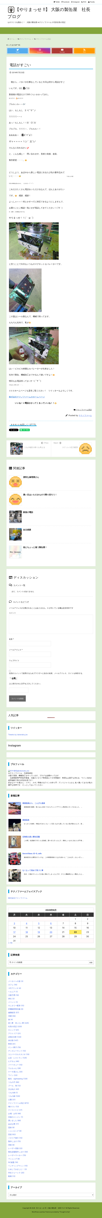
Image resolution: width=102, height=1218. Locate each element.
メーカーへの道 (15, 981)
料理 (11, 1044)
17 (14, 932)
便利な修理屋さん (31, 477)
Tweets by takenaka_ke (17, 734)
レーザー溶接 (15, 1148)
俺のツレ (13, 1106)
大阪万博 (13, 995)
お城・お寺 (14, 1113)
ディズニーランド (17, 1051)
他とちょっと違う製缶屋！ (35, 547)
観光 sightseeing (17, 1079)
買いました (14, 1120)
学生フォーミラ (16, 1173)
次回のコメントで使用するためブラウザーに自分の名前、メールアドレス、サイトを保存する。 (46, 673)
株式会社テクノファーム (17, 898)
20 (51, 932)
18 (27, 932)
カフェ (12, 985)
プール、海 (14, 1086)
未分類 (13, 1040)
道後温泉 (25, 820)
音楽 (12, 1134)
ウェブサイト (14, 660)
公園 (11, 1099)
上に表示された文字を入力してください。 (25, 683)
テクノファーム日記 (43, 39)
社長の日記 (15, 1026)
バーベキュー (15, 1065)
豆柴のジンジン (15, 1117)
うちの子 (13, 1082)
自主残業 (27, 529)
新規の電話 (28, 512)
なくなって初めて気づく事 (32, 870)
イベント (13, 1002)
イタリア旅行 (15, 1138)
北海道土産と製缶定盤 (31, 837)
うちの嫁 (14, 1096)
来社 (11, 999)
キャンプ (13, 1030)
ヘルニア (13, 992)
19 (39, 932)
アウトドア (14, 1033)
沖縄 (12, 1016)
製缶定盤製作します (18, 1152)
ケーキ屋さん (15, 1072)
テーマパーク (15, 1110)
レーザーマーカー (17, 1155)
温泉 (11, 1127)
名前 (11, 639)
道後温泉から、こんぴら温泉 (33, 803)
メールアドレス (16, 650)
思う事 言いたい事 (18, 1023)
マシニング (14, 1159)
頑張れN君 (14, 1037)
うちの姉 (13, 1093)
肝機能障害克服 (15, 1009)
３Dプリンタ (14, 988)
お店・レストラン (17, 1058)
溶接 (11, 1145)
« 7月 (10, 943)
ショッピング (15, 1131)
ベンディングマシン (18, 1166)
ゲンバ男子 (14, 1047)
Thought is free (64, 1212)
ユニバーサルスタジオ (18, 1054)
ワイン (12, 1075)
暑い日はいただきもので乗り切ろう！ (40, 494)
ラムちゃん (14, 1068)
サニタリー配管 (16, 1005)
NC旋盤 (13, 1162)
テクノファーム (25, 39)
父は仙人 (13, 1089)
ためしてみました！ (17, 1169)
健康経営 (13, 1012)
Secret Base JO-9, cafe (32, 853)
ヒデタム (13, 1061)
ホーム (12, 39)
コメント (12, 613)
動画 (11, 1176)
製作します (14, 1141)
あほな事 (13, 1124)
